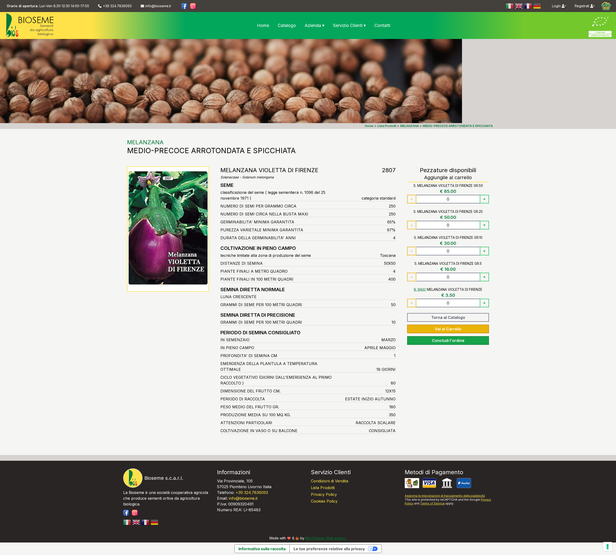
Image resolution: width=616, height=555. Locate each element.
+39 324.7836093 (252, 492)
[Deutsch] (537, 6)
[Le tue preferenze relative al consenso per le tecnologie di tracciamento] (607, 546)
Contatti (382, 25)
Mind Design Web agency (325, 538)
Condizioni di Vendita (329, 481)
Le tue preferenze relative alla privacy (329, 548)
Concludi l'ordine (448, 340)
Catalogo (287, 25)
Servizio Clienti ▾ (349, 25)
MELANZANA (145, 142)
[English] (519, 6)
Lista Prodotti (323, 487)
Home (263, 25)
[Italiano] (510, 6)
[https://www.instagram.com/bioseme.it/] (193, 6)
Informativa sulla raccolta (262, 548)
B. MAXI (420, 289)
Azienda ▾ (314, 25)
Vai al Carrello (448, 329)
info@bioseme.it (243, 498)
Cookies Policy (324, 501)
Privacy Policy (324, 494)
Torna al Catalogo (448, 317)
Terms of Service (432, 503)
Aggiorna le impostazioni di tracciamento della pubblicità (445, 496)
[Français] (528, 6)
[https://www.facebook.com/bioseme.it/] (184, 6)
